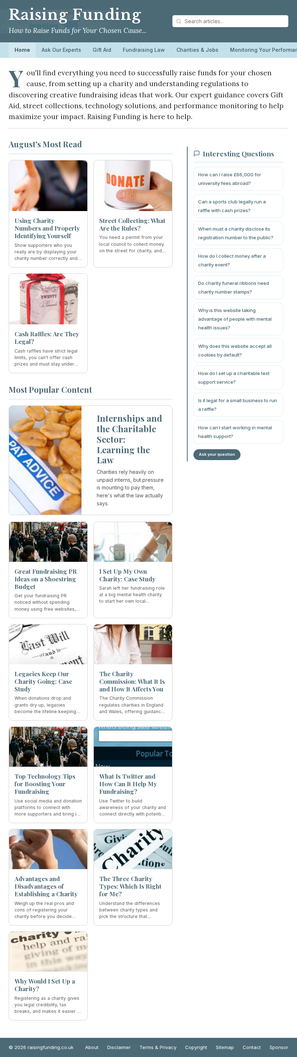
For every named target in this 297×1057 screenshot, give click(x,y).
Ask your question (217, 454)
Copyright (196, 1047)
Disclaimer (119, 1047)
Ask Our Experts (61, 50)
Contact (252, 1047)
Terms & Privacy (157, 1047)
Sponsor (278, 1047)
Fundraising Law (144, 50)
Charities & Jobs (197, 50)
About (92, 1047)
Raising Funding (75, 15)
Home (22, 50)
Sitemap (225, 1047)
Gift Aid (102, 50)
